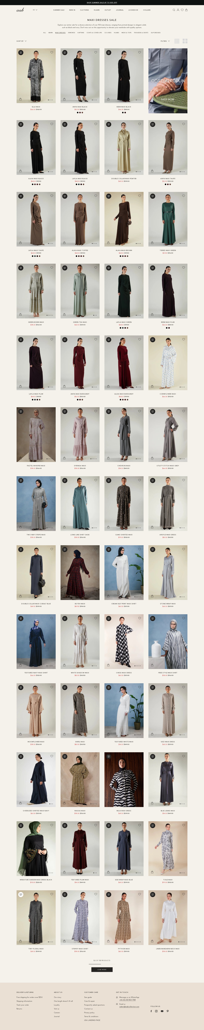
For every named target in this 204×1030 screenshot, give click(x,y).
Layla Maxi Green (124, 322)
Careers (57, 1012)
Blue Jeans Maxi (168, 811)
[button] (48, 171)
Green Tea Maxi (80, 322)
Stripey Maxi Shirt (80, 949)
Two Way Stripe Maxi (36, 535)
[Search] (174, 10)
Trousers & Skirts (141, 33)
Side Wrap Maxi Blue (124, 880)
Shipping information (24, 1001)
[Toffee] (39, 184)
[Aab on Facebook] (151, 1011)
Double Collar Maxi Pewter (124, 179)
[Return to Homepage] (20, 10)
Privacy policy (89, 1012)
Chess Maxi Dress (124, 673)
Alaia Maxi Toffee (80, 250)
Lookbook (133, 10)
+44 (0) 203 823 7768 (127, 1000)
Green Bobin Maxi (36, 322)
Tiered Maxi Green (168, 250)
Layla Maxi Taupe (36, 250)
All (44, 33)
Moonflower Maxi (36, 742)
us (34, 10)
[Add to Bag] (20, 99)
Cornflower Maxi (168, 394)
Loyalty (57, 1005)
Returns (19, 1009)
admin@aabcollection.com (129, 1006)
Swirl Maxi (80, 742)
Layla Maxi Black (80, 179)
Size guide (88, 997)
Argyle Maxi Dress (168, 535)
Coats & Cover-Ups (94, 33)
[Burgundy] (80, 112)
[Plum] (125, 112)
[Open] (178, 10)
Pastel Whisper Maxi (36, 466)
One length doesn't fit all (63, 1001)
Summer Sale (58, 10)
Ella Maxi (36, 107)
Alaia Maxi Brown (124, 250)
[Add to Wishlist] (52, 52)
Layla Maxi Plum (36, 394)
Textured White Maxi (124, 742)
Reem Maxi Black (124, 107)
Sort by (20, 41)
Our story (57, 997)
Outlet (108, 10)
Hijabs (97, 10)
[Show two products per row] (185, 41)
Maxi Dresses (60, 33)
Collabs (147, 10)
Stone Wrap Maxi (168, 604)
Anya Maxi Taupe (167, 179)
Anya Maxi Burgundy (80, 394)
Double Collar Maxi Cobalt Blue (36, 604)
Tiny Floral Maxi (36, 949)
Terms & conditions (91, 1016)
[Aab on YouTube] (162, 1011)
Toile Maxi (168, 880)
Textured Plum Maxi (80, 880)
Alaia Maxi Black (36, 179)
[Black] (77, 112)
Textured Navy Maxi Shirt (36, 673)
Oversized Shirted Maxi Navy (36, 811)
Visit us (56, 1009)
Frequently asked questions (94, 1005)
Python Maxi (124, 949)
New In (72, 10)
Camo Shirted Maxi (124, 535)
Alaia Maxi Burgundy (124, 394)
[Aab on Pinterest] (168, 1011)
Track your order (23, 1005)
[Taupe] (82, 112)
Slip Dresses (156, 33)
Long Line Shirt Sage (80, 535)
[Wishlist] (182, 10)
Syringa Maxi (80, 466)
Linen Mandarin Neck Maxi (168, 949)
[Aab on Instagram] (156, 1011)
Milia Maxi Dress (124, 811)
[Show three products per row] (177, 41)
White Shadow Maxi (80, 673)
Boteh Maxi (80, 604)
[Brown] (35, 184)
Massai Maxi (80, 811)
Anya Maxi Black (80, 107)
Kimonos (71, 33)
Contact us (88, 1009)
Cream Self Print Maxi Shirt (123, 604)
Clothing (84, 10)
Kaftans (81, 33)
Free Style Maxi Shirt (167, 673)
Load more (101, 969)
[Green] (79, 184)
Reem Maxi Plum (168, 322)
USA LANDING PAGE (92, 1020)
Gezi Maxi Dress (168, 742)
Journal (120, 10)
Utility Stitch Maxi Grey (168, 466)
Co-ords (108, 33)
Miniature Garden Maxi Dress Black (36, 880)
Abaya (50, 33)
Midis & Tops (126, 33)
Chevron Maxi (124, 466)
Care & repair (89, 1001)
